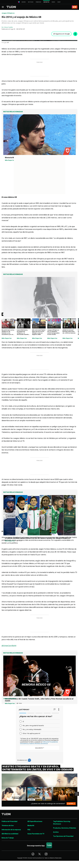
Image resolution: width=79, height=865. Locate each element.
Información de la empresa (11, 829)
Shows (24, 2)
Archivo (56, 832)
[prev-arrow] (0, 794)
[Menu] (2, 7)
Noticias (30, 2)
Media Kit (30, 825)
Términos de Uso (8, 825)
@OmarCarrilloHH (9, 645)
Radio (53, 2)
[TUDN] (11, 7)
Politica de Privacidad (9, 821)
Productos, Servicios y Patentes (64, 828)
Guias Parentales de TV (35, 834)
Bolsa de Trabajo (8, 838)
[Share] (75, 34)
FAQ (28, 829)
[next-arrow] (77, 794)
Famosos (38, 2)
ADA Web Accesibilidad (10, 834)
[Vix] (74, 7)
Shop (59, 2)
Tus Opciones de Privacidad (63, 836)
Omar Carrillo (8, 27)
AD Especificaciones (34, 821)
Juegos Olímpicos (8, 13)
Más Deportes (7, 338)
